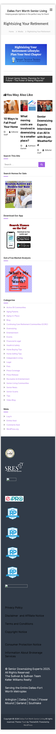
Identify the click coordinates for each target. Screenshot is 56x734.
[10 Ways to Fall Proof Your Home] (11, 106)
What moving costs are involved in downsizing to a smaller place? (27, 128)
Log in (9, 416)
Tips (8, 396)
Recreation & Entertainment (18, 379)
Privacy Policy (14, 607)
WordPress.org (13, 429)
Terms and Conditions (19, 623)
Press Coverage (13, 370)
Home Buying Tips (14, 349)
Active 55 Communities (16, 307)
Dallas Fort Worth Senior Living (27, 10)
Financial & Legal (14, 341)
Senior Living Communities (18, 383)
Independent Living (15, 358)
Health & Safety (13, 345)
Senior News (12, 387)
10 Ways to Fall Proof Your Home (11, 122)
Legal (9, 362)
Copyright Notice (16, 631)
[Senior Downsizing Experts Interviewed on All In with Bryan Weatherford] (44, 105)
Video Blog (11, 400)
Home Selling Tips (14, 354)
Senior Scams (12, 391)
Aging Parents (12, 311)
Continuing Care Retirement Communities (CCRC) (27, 324)
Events (9, 337)
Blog (8, 320)
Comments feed (13, 425)
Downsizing (11, 328)
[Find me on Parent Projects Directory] (11, 483)
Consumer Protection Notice (23, 644)
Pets (8, 366)
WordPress (28, 725)
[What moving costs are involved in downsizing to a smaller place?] (28, 105)
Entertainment (12, 333)
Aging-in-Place (13, 316)
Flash (24, 722)
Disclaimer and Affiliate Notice (24, 615)
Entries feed (11, 420)
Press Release (12, 375)
